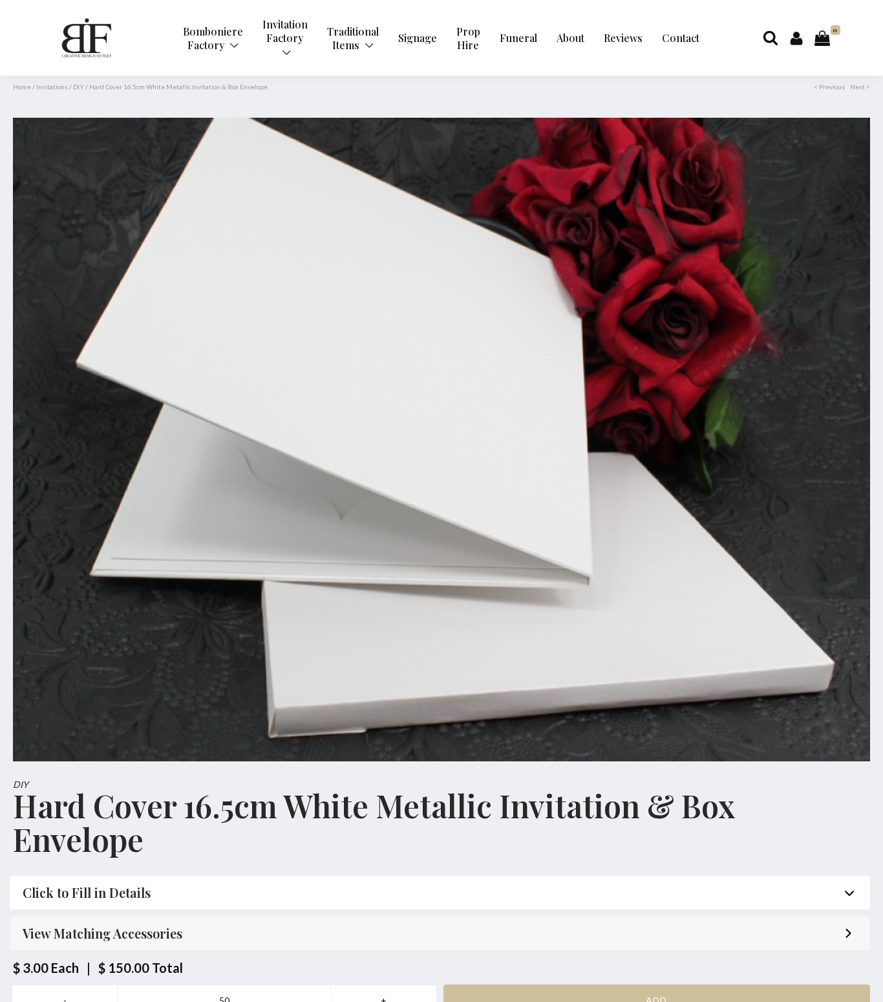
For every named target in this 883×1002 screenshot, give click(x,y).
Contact (680, 38)
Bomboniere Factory (213, 38)
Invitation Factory (285, 31)
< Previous (829, 87)
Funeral (518, 38)
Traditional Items (353, 38)
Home (22, 87)
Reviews (623, 38)
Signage (417, 38)
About (570, 38)
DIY (78, 87)
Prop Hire (468, 38)
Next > (860, 87)
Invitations (52, 87)
